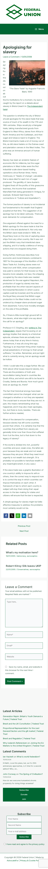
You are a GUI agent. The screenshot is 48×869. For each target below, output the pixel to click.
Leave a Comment (11, 57)
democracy (21, 556)
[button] (6, 515)
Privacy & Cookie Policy (30, 860)
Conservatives (23, 569)
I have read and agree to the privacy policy (25, 844)
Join (24, 799)
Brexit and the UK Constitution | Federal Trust (23, 724)
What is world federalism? (28, 757)
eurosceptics (32, 556)
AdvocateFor (12, 860)
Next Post (24, 531)
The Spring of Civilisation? (31, 774)
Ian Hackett (8, 757)
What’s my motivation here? (22, 552)
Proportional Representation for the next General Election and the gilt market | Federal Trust (23, 731)
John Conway (9, 774)
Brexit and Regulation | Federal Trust (19, 738)
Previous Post (24, 526)
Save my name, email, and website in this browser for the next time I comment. (23, 670)
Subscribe (24, 790)
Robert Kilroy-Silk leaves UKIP (23, 565)
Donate (24, 794)
